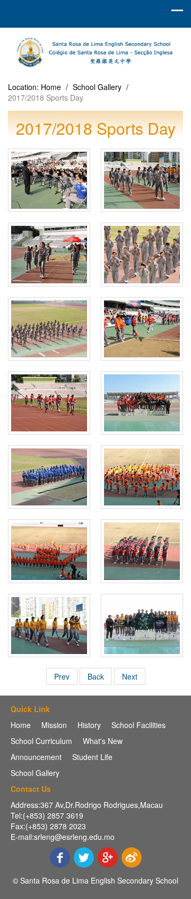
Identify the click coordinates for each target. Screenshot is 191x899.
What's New (103, 740)
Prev (62, 676)
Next (129, 676)
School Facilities (138, 725)
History (89, 725)
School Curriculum (41, 740)
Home (51, 86)
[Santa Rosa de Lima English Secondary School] (95, 50)
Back (96, 676)
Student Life (92, 756)
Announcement (36, 756)
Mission (54, 725)
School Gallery (97, 86)
